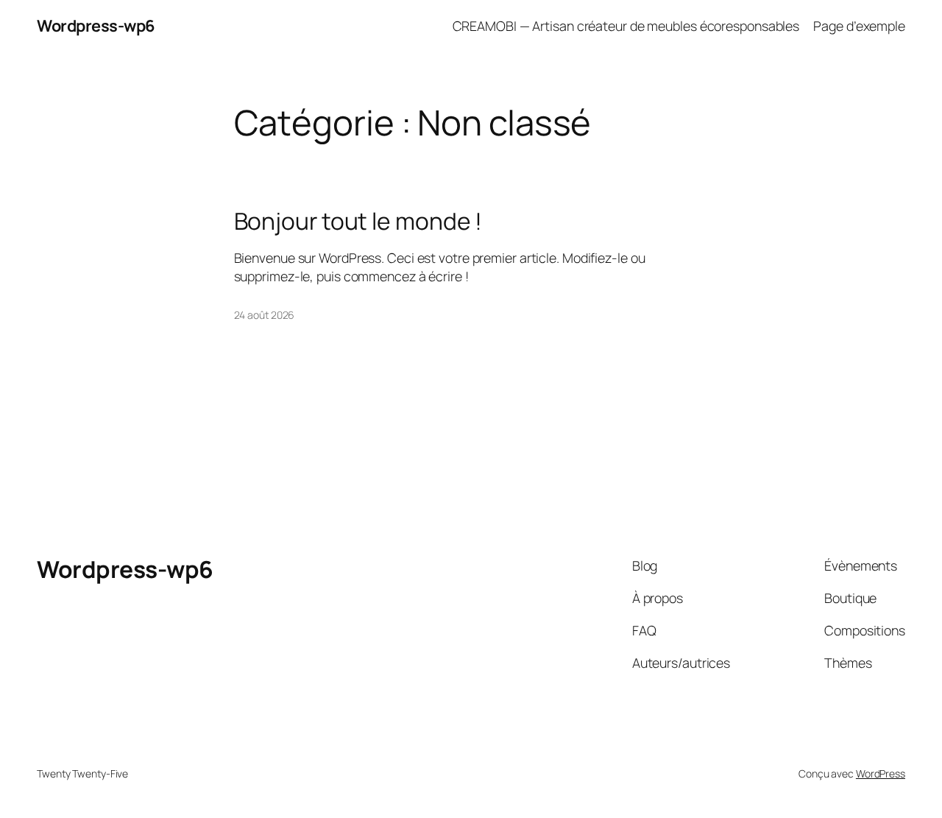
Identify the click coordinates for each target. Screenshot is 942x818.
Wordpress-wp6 (96, 26)
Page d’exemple (859, 26)
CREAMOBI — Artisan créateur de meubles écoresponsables (626, 26)
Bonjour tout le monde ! (358, 221)
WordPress (880, 773)
